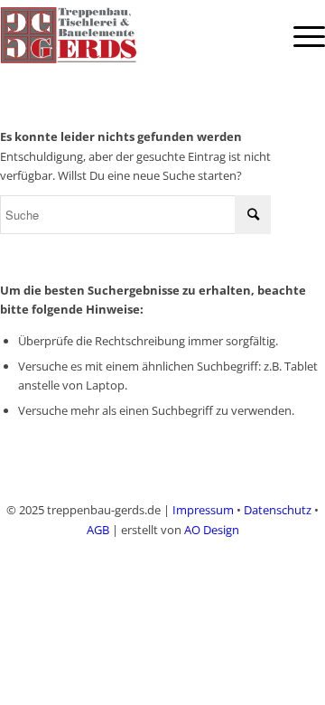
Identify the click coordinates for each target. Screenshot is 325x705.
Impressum (203, 510)
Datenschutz (277, 510)
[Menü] (300, 36)
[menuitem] (300, 36)
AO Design (211, 530)
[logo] (130, 36)
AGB (98, 530)
